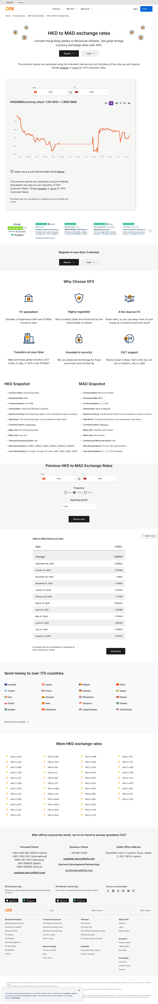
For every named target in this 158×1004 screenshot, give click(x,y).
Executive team (124, 966)
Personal (20, 2)
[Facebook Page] (108, 891)
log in (75, 67)
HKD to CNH (16, 783)
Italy (10, 697)
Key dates (122, 950)
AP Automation (10, 946)
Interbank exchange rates (52, 927)
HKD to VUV (127, 778)
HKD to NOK (53, 810)
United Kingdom (90, 709)
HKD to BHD (16, 767)
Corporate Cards (11, 931)
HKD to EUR (16, 810)
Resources (85, 9)
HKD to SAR (90, 788)
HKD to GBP (53, 757)
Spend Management (12, 942)
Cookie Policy (15, 998)
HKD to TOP (90, 815)
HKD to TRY (127, 757)
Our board (123, 962)
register (64, 67)
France (48, 691)
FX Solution (9, 935)
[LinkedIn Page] (113, 891)
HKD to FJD (16, 815)
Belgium (86, 684)
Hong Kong (31, 425)
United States (126, 709)
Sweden (11, 709)
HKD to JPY (53, 783)
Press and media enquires (90, 950)
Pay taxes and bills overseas (91, 938)
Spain (47, 703)
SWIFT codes (48, 938)
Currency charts (49, 935)
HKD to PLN (90, 783)
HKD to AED (16, 757)
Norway (123, 697)
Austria (48, 684)
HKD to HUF (53, 762)
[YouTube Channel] (128, 891)
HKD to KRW (53, 788)
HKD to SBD (90, 794)
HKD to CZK (16, 794)
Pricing (7, 954)
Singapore (87, 703)
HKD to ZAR (127, 799)
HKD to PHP (90, 772)
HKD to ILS (52, 772)
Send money (85, 923)
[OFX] (10, 9)
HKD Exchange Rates (36, 16)
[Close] (79, 990)
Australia (12, 684)
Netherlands (88, 697)
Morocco (104, 425)
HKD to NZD (53, 815)
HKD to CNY (16, 788)
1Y (121, 103)
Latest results (124, 946)
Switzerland (50, 709)
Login (52, 910)
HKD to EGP (16, 804)
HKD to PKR (90, 778)
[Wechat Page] (123, 891)
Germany (87, 691)
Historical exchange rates (52, 931)
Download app (86, 927)
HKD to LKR (53, 794)
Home (8, 16)
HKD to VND (127, 772)
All (129, 103)
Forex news (47, 958)
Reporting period (79, 500)
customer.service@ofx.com (29, 872)
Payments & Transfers (13, 927)
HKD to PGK (90, 767)
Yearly (90, 492)
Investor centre (124, 942)
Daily (69, 492)
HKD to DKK (16, 799)
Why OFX (70, 9)
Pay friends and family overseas (93, 931)
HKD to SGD (90, 804)
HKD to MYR (53, 804)
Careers (122, 969)
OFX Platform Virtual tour (52, 923)
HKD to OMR (90, 757)
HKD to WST (127, 783)
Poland (11, 703)
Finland (11, 691)
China (122, 684)
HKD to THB (90, 810)
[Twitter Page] (118, 891)
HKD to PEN (90, 762)
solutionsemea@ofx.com (79, 870)
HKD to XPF (127, 794)
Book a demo (145, 910)
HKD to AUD (16, 762)
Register (145, 9)
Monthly (80, 492)
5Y (125, 103)
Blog (44, 954)
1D (106, 103)
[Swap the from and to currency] (70, 92)
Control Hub (9, 938)
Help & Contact (97, 910)
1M (116, 103)
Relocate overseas (88, 935)
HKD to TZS (127, 762)
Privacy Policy (124, 931)
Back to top (150, 536)
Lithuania (49, 697)
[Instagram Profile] (133, 891)
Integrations (9, 950)
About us (122, 923)
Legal (121, 927)
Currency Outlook (49, 950)
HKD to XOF (127, 788)
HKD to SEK (90, 799)
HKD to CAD (16, 772)
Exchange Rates (19, 16)
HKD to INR (53, 778)
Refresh (61, 172)
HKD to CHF (16, 778)
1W (111, 103)
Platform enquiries (87, 954)
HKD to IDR (53, 767)
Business (9, 2)
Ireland (123, 691)
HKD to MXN (53, 799)
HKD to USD (127, 767)
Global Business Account (14, 923)
